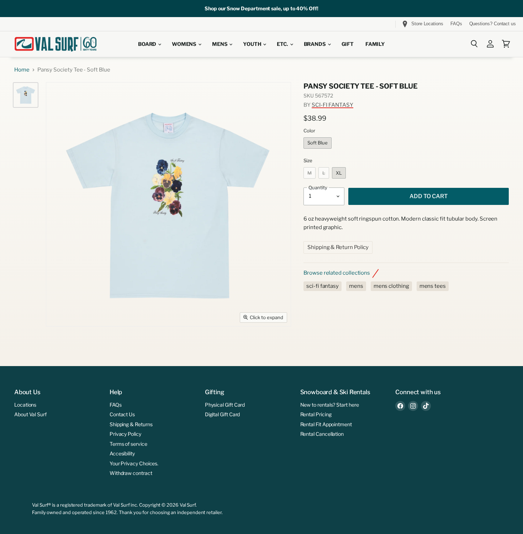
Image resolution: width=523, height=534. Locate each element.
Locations (25, 405)
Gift (348, 44)
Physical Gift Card (225, 405)
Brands (315, 44)
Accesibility (122, 453)
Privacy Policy (125, 434)
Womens (184, 44)
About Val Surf (30, 414)
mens (356, 286)
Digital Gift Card (222, 414)
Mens (220, 44)
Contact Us (122, 414)
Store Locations (427, 23)
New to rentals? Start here (329, 405)
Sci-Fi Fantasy (332, 105)
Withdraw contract (131, 473)
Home (22, 70)
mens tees (432, 286)
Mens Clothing (391, 286)
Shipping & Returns (131, 424)
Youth (252, 44)
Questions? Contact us (492, 23)
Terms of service (128, 444)
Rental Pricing (316, 414)
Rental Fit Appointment (326, 424)
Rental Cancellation (322, 434)
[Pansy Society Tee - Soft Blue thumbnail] (26, 95)
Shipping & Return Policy (338, 247)
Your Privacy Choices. (134, 463)
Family (375, 44)
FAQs (456, 23)
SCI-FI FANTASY (322, 286)
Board (147, 44)
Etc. (283, 44)
